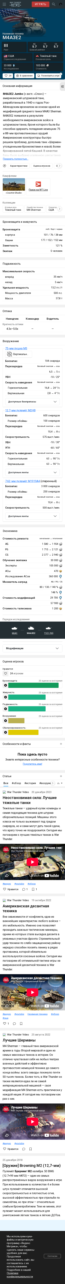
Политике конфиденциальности (20, 1275)
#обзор (32, 883)
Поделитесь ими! (32, 764)
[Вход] (60, 4)
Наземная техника (37, 1014)
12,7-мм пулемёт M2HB (20, 410)
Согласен (52, 1256)
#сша (5, 1018)
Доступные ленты (18, 472)
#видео (7, 883)
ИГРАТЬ (40, 4)
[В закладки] (21, 1023)
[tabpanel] (32, 435)
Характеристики (18, 166)
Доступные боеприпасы (22, 401)
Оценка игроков (41, 166)
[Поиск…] (53, 4)
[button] (62, 86)
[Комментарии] (14, 1023)
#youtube (19, 883)
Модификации (14, 648)
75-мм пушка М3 (16, 348)
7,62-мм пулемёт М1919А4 (22, 481)
